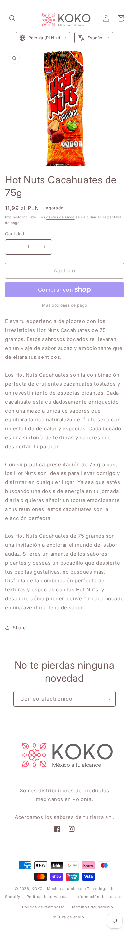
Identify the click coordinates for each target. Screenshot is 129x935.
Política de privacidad (48, 896)
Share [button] (19, 627)
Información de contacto (100, 896)
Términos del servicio (92, 907)
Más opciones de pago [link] (64, 305)
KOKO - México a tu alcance (59, 888)
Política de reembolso (43, 907)
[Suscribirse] (108, 699)
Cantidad (14, 233)
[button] (12, 18)
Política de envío (67, 917)
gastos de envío (60, 217)
